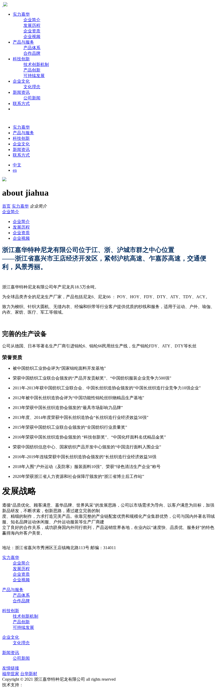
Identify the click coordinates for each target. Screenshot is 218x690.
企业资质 (31, 31)
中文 (17, 165)
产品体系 (31, 47)
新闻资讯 (21, 92)
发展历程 (31, 25)
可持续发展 (34, 75)
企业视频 (31, 36)
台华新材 (28, 673)
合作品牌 (31, 53)
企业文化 (21, 81)
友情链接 (10, 668)
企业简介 (31, 20)
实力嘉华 (21, 14)
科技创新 (21, 59)
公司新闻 (31, 98)
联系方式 (21, 103)
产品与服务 (23, 42)
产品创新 (31, 70)
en (15, 170)
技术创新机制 (36, 64)
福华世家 (10, 673)
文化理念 (31, 87)
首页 (6, 206)
